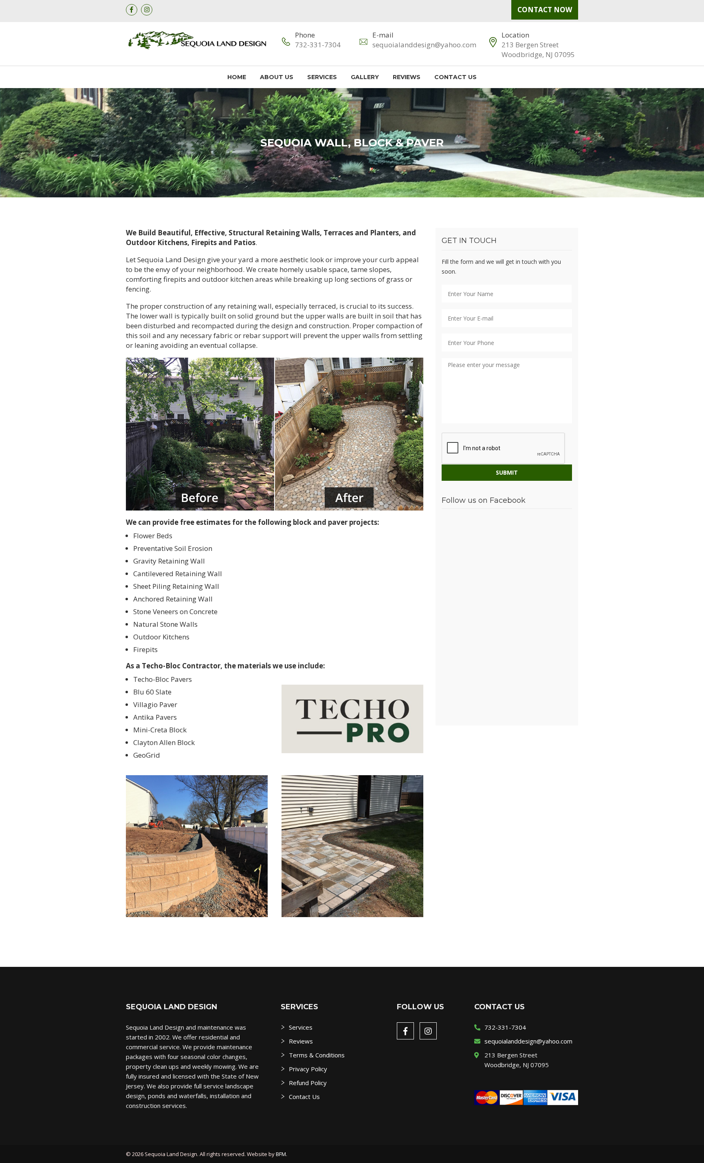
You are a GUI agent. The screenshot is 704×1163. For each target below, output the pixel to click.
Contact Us (455, 77)
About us (276, 77)
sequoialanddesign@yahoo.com (424, 44)
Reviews (406, 77)
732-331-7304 (318, 44)
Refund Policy (308, 1083)
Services (322, 77)
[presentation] (503, 448)
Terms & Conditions (317, 1055)
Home (236, 77)
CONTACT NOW (544, 9)
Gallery (365, 77)
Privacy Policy (308, 1069)
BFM (281, 1154)
